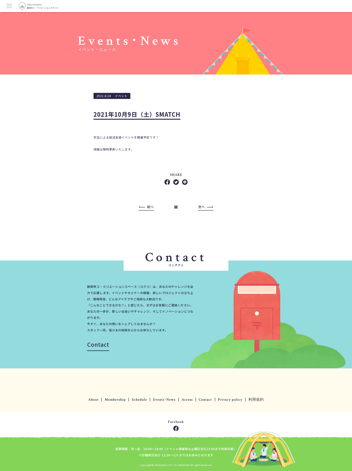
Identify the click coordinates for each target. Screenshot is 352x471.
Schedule (139, 399)
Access (187, 399)
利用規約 (256, 399)
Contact (98, 344)
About (93, 399)
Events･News (164, 399)
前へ (150, 206)
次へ (201, 206)
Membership (115, 399)
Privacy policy (230, 399)
